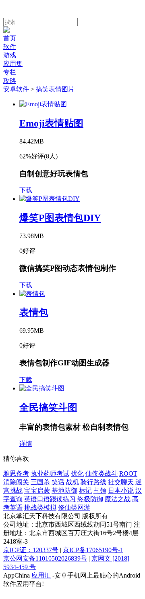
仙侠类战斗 (101, 473)
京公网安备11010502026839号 (45, 558)
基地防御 (64, 490)
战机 (72, 482)
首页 (9, 38)
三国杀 (40, 482)
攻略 (9, 80)
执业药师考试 (50, 473)
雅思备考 (16, 473)
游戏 (9, 55)
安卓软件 (16, 89)
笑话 (58, 482)
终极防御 (90, 499)
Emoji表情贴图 (51, 123)
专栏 (9, 72)
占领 (99, 490)
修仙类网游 (74, 507)
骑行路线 (93, 482)
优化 (77, 473)
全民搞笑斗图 (48, 407)
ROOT (128, 473)
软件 (9, 46)
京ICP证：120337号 (30, 549)
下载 (25, 190)
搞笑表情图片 (55, 89)
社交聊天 (121, 482)
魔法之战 (117, 499)
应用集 (13, 63)
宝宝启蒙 (37, 490)
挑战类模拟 (40, 507)
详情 (25, 443)
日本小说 (121, 490)
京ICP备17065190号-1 (93, 549)
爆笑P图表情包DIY (60, 218)
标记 (85, 490)
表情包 (33, 312)
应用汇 (41, 575)
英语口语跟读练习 (50, 499)
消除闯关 (16, 482)
